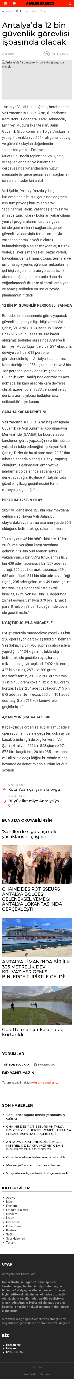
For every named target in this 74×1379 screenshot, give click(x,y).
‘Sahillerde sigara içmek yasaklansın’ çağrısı (29, 834)
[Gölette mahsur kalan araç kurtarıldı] (37, 1005)
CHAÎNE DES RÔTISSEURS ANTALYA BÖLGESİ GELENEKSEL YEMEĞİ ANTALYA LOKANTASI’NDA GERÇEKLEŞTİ (32, 899)
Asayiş (10, 1197)
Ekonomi (11, 1205)
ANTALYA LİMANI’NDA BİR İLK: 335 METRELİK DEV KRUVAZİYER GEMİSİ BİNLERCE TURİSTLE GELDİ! (36, 969)
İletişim (11, 1348)
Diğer (9, 1201)
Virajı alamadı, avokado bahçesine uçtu (37, 1173)
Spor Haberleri (15, 1238)
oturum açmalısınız (45, 1082)
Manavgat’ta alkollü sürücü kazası (33, 1165)
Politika (11, 1230)
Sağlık (10, 1234)
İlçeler (10, 1218)
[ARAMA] (70, 3)
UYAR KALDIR (14, 1352)
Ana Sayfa (30, 1374)
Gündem (11, 1214)
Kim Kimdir (13, 1222)
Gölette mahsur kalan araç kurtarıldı (32, 1032)
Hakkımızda (13, 1344)
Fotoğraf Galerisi (17, 1210)
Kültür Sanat (14, 1226)
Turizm (11, 1242)
